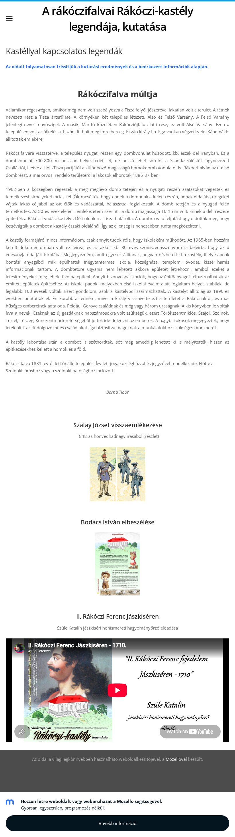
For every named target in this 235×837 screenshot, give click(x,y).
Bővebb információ (117, 823)
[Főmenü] (9, 18)
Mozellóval (176, 759)
